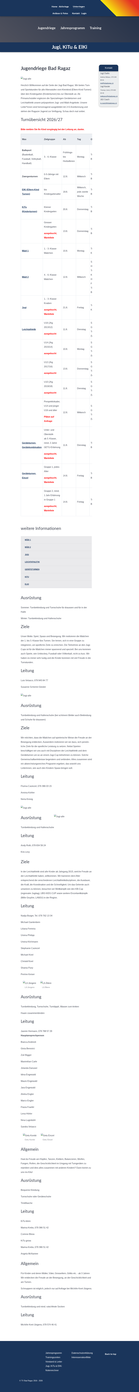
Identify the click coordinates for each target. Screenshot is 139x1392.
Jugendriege (47, 28)
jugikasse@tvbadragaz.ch (109, 96)
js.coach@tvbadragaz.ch (108, 103)
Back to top (111, 1354)
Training (95, 28)
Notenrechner (52, 1370)
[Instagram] (117, 6)
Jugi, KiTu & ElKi (53, 1366)
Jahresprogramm (72, 28)
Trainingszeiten (52, 1357)
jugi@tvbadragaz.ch (106, 83)
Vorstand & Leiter (53, 1362)
